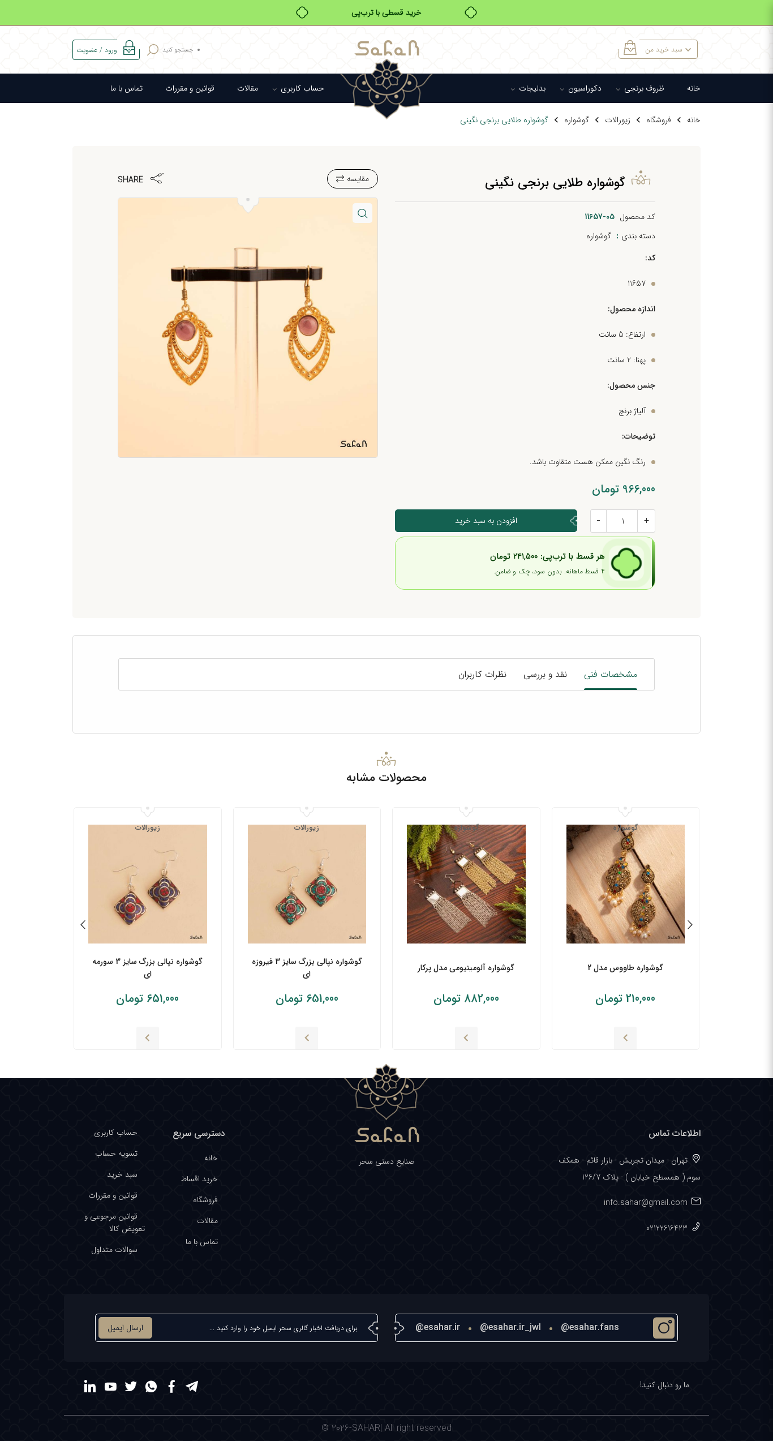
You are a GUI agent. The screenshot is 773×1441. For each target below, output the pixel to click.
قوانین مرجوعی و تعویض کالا (114, 1222)
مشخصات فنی (610, 674)
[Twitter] (130, 1388)
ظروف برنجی (644, 88)
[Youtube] (110, 1388)
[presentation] (690, 926)
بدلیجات (532, 88)
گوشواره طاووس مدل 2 (625, 968)
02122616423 (667, 1228)
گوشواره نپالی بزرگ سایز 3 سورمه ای (147, 967)
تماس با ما (126, 88)
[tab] (611, 674)
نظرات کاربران (482, 674)
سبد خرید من (663, 49)
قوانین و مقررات (189, 88)
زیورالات (617, 120)
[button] (362, 213)
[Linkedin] (90, 1388)
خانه (694, 88)
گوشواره (576, 120)
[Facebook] (171, 1388)
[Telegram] (192, 1388)
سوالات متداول (114, 1249)
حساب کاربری (302, 88)
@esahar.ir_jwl (510, 1327)
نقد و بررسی (545, 674)
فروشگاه (658, 120)
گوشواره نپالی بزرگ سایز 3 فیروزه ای (307, 967)
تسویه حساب (116, 1153)
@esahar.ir (437, 1327)
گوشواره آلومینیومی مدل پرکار (466, 968)
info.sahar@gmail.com (646, 1202)
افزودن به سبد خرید (486, 520)
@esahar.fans (590, 1327)
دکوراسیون (585, 88)
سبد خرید (122, 1174)
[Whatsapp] (151, 1388)
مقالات (247, 88)
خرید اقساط (199, 1179)
